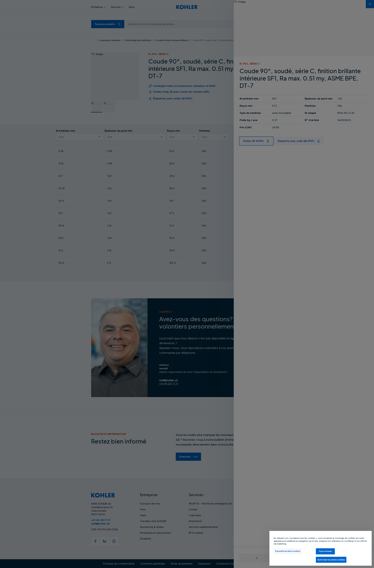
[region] (320, 548)
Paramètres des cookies (287, 551)
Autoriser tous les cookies (331, 559)
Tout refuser (325, 551)
